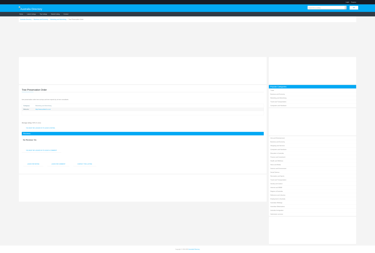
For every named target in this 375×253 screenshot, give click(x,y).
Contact (66, 14)
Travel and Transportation (278, 102)
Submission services (276, 214)
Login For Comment (58, 164)
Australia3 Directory (194, 249)
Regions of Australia (276, 191)
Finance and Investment (277, 157)
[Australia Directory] (30, 8)
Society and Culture (276, 183)
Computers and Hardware (278, 105)
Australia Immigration (276, 210)
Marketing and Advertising (58, 19)
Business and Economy (41, 19)
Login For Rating (33, 164)
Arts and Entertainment (277, 138)
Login (347, 2)
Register (353, 2)
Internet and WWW (276, 187)
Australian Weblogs (276, 202)
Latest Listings (31, 14)
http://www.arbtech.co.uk (43, 109)
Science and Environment (278, 168)
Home (21, 14)
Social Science (274, 172)
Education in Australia (277, 153)
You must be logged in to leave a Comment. (41, 150)
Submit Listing (55, 14)
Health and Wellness (276, 161)
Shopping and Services (277, 145)
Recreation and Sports (277, 176)
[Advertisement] (187, 40)
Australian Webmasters (277, 206)
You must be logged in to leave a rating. (40, 128)
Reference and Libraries (277, 195)
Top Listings (43, 14)
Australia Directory (26, 19)
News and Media (275, 164)
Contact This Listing (84, 164)
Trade (272, 90)
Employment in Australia (277, 199)
